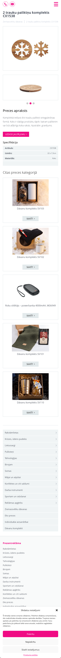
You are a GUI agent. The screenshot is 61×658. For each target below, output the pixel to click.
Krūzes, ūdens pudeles (16, 439)
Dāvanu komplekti (14, 528)
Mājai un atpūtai (13, 477)
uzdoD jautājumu (15, 134)
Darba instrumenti (14, 490)
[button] (56, 610)
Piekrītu (30, 634)
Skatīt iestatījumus (30, 649)
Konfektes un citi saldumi (17, 483)
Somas (8, 470)
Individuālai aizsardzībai (16, 521)
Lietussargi (10, 445)
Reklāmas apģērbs (14, 502)
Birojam (9, 464)
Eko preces (10, 515)
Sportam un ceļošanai (15, 496)
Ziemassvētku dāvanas (16, 509)
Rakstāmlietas (11, 432)
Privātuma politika (30, 655)
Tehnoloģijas (11, 458)
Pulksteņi (9, 451)
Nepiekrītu (30, 641)
